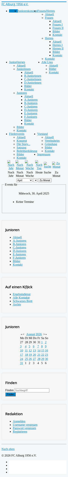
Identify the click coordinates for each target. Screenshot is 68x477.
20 (34, 354)
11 (26, 350)
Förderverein (16, 133)
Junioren (22, 92)
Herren (49, 38)
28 (38, 359)
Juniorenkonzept (27, 11)
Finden (9, 390)
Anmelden (19, 421)
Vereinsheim (52, 140)
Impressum (43, 154)
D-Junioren (31, 110)
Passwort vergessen (24, 428)
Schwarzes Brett (22, 301)
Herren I (58, 45)
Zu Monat (45, 180)
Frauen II (58, 28)
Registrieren (20, 431)
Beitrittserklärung (27, 151)
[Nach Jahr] (11, 168)
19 (30, 354)
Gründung (51, 144)
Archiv (17, 304)
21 (38, 354)
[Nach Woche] (29, 168)
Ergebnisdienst (21, 294)
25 (26, 359)
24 (21, 359)
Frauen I (58, 24)
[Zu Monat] (56, 166)
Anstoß (13, 11)
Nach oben (8, 449)
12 (30, 350)
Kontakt (57, 34)
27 (34, 359)
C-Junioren (30, 106)
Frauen (49, 17)
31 (21, 363)
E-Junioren (30, 113)
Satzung (21, 147)
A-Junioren (31, 99)
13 (34, 350)
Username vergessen (25, 424)
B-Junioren (30, 103)
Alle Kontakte (21, 297)
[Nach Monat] (19, 168)
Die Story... (23, 144)
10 (21, 350)
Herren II (58, 48)
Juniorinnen (24, 69)
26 (30, 359)
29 (42, 359)
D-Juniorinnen (32, 82)
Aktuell (49, 14)
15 (42, 350)
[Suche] (48, 166)
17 (21, 354)
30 (46, 359)
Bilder (56, 31)
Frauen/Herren (46, 11)
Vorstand (42, 133)
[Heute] (39, 168)
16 (46, 350)
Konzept (22, 140)
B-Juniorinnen (32, 75)
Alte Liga (47, 62)
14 (38, 350)
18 (26, 354)
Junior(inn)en (17, 62)
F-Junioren (30, 116)
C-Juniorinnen (32, 79)
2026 (39, 334)
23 (46, 354)
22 (42, 354)
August (30, 334)
